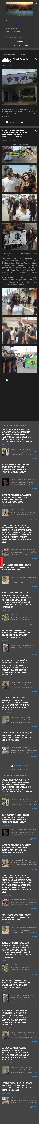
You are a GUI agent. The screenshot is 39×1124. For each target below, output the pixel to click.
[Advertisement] (19, 404)
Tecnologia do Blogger (20, 766)
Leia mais (33, 459)
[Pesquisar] (36, 4)
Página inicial (15, 46)
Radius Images (24, 769)
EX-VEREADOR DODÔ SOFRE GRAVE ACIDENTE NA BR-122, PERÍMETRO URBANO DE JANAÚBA (16, 567)
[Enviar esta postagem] (22, 123)
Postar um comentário (11, 387)
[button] (36, 59)
